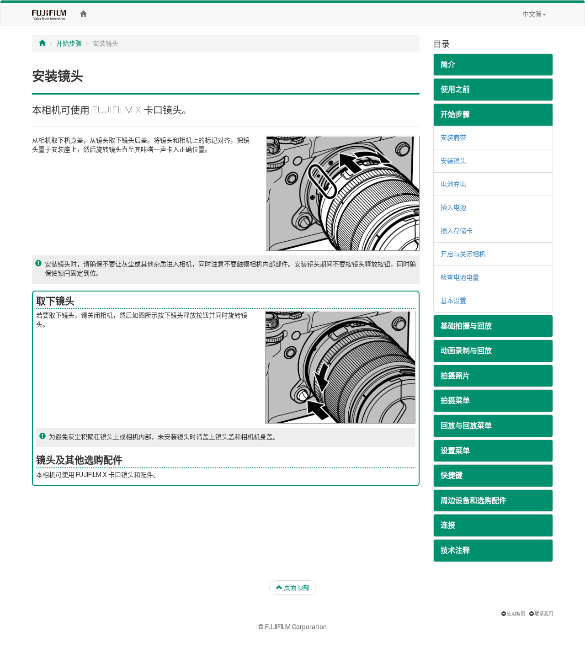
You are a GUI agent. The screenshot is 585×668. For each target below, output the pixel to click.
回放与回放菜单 (466, 425)
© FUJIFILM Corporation (292, 627)
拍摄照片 (455, 375)
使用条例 (516, 613)
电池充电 (453, 184)
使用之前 (455, 89)
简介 (448, 64)
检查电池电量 (460, 277)
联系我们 (544, 613)
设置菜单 (455, 450)
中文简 (532, 14)
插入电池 (453, 207)
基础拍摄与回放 (466, 326)
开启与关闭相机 (463, 254)
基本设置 (453, 300)
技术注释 (455, 550)
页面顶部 (295, 587)
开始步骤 (69, 43)
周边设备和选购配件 (473, 500)
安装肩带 (453, 137)
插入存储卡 (457, 230)
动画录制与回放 (466, 350)
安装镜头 (453, 160)
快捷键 (452, 475)
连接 (448, 525)
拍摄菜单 (455, 400)
